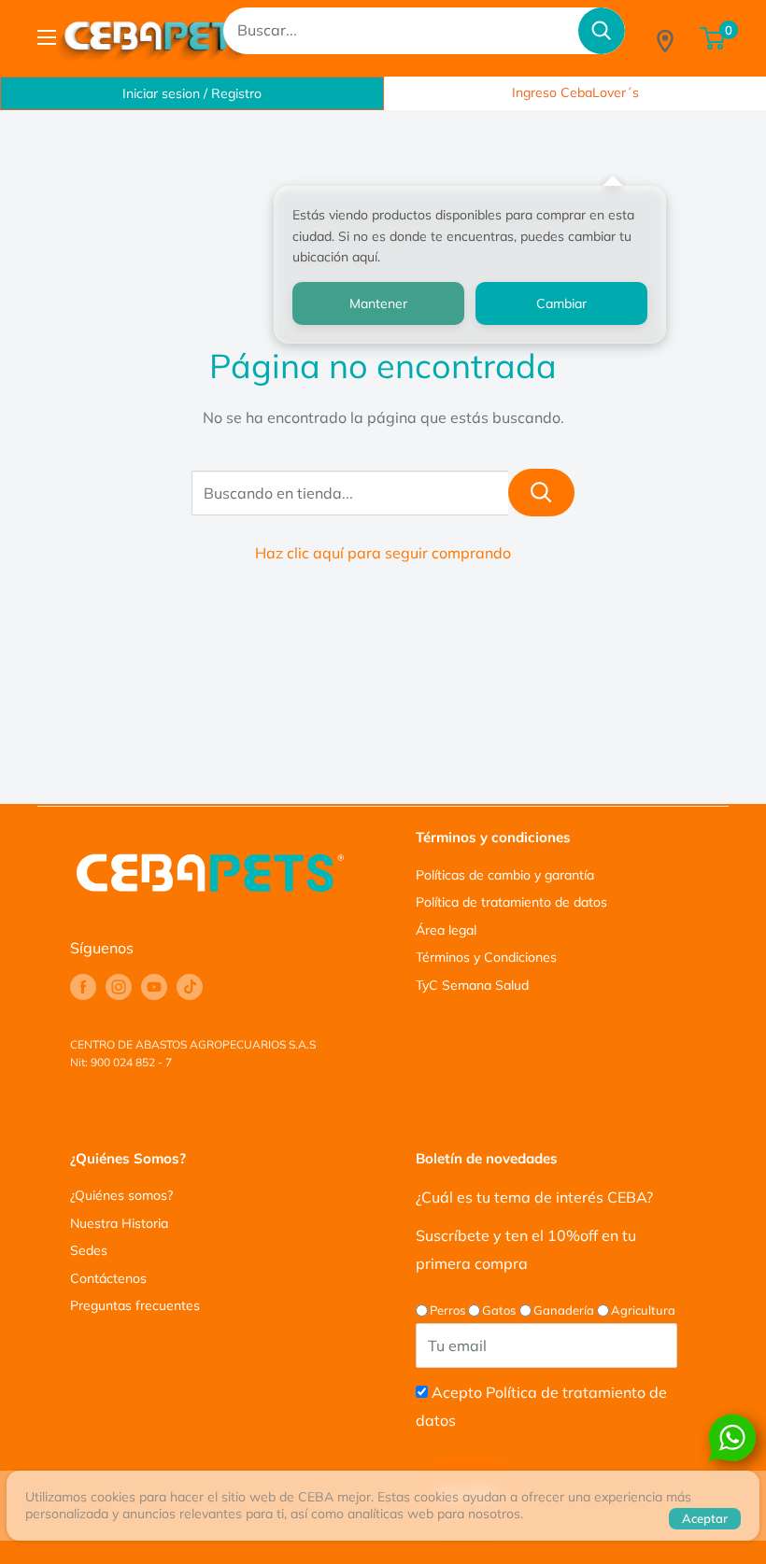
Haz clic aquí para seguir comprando (383, 552)
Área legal (446, 930)
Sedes (88, 1250)
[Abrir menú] (46, 37)
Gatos (499, 1310)
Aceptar (705, 1518)
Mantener (378, 303)
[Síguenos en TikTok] (190, 987)
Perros (447, 1310)
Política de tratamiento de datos (511, 902)
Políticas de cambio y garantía (505, 875)
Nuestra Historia (119, 1223)
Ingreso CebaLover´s (575, 92)
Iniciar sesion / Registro (192, 93)
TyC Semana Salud (472, 985)
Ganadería (563, 1310)
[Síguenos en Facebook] (83, 987)
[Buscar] (601, 30)
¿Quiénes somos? (121, 1195)
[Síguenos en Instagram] (119, 987)
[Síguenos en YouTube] (154, 987)
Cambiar (561, 303)
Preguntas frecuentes (135, 1305)
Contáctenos (108, 1278)
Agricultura (643, 1310)
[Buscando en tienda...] (541, 492)
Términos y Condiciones (486, 957)
